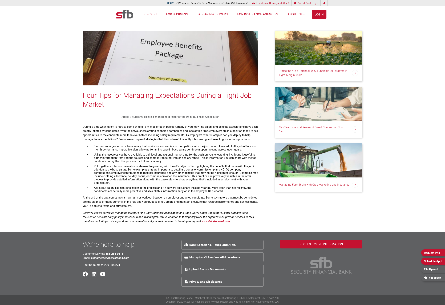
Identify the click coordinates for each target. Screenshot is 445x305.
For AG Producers (212, 14)
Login (319, 14)
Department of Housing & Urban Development (235, 298)
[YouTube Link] (104, 276)
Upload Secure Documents (207, 269)
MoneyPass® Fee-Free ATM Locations (214, 257)
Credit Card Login (308, 3)
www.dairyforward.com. (217, 221)
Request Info (432, 253)
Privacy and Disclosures (205, 282)
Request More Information (321, 244)
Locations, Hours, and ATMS (272, 3)
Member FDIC (202, 298)
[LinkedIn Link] (95, 276)
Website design (220, 301)
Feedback (435, 277)
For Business (177, 14)
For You (150, 14)
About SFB (296, 14)
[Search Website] (324, 3)
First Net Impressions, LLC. (265, 301)
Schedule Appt (433, 261)
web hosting (240, 301)
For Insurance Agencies (257, 14)
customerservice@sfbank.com (110, 258)
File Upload (431, 269)
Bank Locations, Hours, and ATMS (212, 245)
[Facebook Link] (87, 276)
